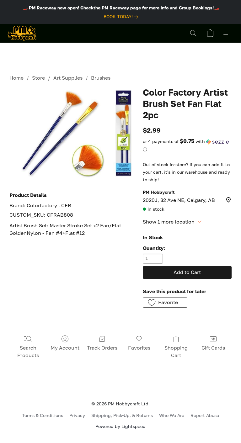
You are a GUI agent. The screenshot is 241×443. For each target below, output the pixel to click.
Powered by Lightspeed (120, 426)
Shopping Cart (176, 351)
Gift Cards (213, 348)
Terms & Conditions (42, 415)
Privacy (77, 415)
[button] (22, 33)
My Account (65, 348)
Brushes (100, 78)
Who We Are (171, 415)
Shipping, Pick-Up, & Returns (122, 415)
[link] (122, 16)
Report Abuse (204, 415)
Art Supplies (68, 78)
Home (16, 78)
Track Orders (102, 348)
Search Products (28, 351)
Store (38, 78)
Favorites (139, 348)
